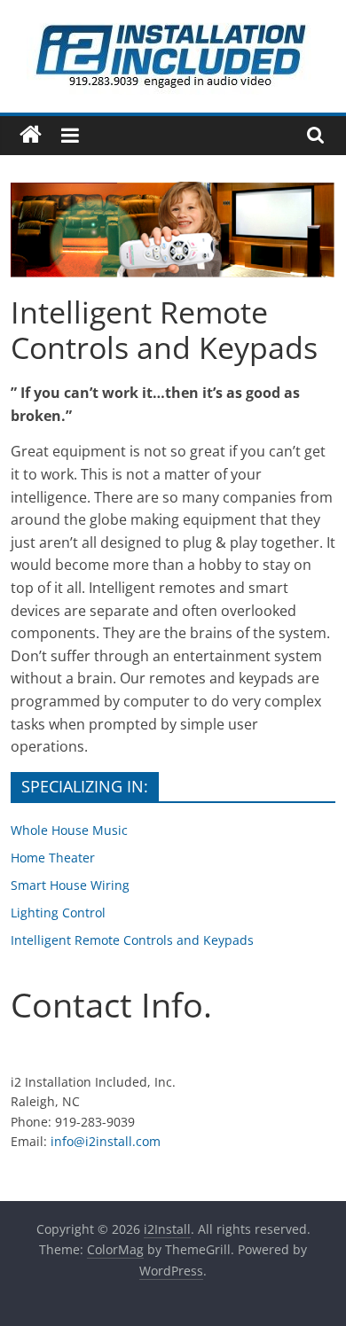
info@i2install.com (106, 1141)
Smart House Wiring (70, 885)
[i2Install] (31, 135)
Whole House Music (69, 830)
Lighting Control (58, 912)
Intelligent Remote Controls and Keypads (132, 940)
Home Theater (53, 857)
